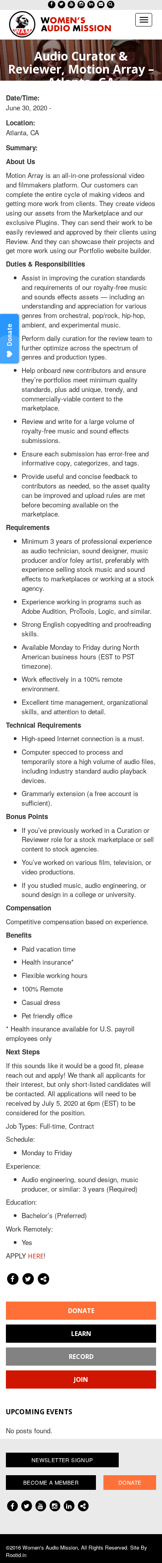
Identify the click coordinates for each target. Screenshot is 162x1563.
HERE (36, 1256)
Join (81, 1379)
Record (81, 1356)
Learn (81, 1333)
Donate (81, 1310)
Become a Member (51, 1482)
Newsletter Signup (62, 1460)
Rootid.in (16, 1555)
